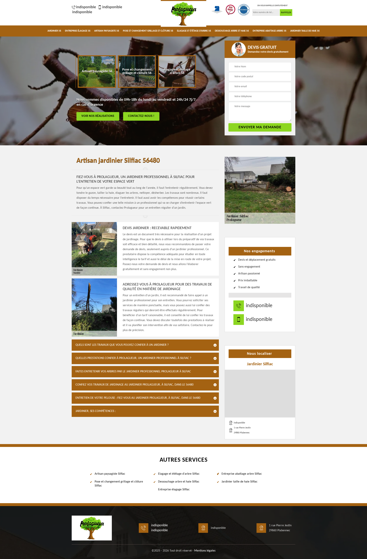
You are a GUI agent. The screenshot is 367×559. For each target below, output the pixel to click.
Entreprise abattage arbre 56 (269, 31)
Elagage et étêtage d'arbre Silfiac (179, 473)
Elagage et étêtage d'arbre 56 (194, 31)
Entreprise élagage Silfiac (174, 489)
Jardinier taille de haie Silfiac (239, 481)
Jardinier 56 (54, 31)
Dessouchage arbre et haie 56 (232, 31)
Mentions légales (204, 550)
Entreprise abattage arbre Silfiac (242, 473)
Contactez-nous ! (141, 116)
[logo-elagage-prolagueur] (183, 13)
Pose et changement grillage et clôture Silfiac (119, 483)
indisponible (86, 7)
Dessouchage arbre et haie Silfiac (178, 481)
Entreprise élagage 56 (77, 31)
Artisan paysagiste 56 (106, 31)
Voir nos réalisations (97, 116)
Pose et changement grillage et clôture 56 (148, 31)
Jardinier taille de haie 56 (305, 31)
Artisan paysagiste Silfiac (110, 473)
